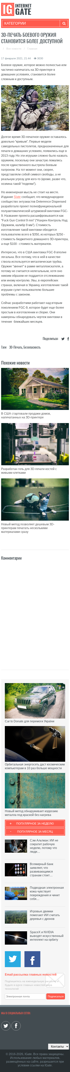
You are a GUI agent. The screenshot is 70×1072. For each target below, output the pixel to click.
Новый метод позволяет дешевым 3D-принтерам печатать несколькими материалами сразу (27, 528)
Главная (32, 48)
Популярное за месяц (35, 831)
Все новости (14, 48)
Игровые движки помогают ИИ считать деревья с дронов (45, 915)
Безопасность (32, 347)
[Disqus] (35, 611)
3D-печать (15, 347)
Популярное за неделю (35, 823)
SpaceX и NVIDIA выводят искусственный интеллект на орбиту (46, 936)
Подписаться (56, 996)
